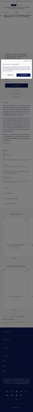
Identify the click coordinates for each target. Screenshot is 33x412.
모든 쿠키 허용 (23, 75)
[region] (16, 69)
